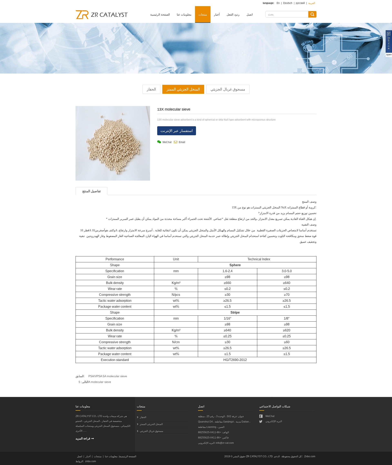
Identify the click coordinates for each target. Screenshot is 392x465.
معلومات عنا (184, 14)
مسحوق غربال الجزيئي (227, 89)
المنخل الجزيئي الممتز (183, 89)
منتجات (202, 14)
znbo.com (90, 461)
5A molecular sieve (95, 381)
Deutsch (287, 3)
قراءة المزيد (83, 438)
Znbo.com (309, 456)
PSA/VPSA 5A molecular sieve (107, 376)
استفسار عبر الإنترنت (176, 131)
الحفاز (151, 89)
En (278, 3)
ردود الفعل (233, 14)
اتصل (249, 14)
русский (300, 3)
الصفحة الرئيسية (160, 14)
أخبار (217, 14)
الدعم (277, 456)
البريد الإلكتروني (273, 421)
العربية (311, 3)
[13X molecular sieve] (113, 144)
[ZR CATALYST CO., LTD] (103, 16)
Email (181, 142)
